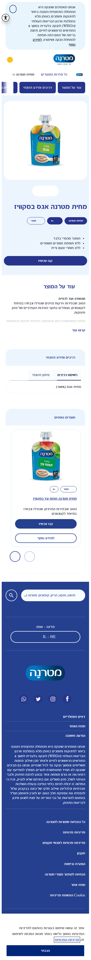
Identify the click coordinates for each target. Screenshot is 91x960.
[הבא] (9, 74)
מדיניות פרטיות (72, 832)
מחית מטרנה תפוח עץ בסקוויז (53, 499)
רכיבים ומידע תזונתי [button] (59, 357)
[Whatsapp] (22, 699)
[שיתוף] (36, 191)
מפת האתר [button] (75, 726)
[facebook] (65, 699)
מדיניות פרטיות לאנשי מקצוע (62, 843)
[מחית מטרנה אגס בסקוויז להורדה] (51, 191)
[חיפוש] (22, 60)
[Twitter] (36, 699)
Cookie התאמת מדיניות (65, 895)
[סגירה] (11, 9)
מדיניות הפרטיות (65, 940)
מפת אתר (76, 885)
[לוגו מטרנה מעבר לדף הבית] (62, 59)
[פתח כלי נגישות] (4, 18)
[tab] (65, 375)
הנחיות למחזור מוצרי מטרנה (63, 874)
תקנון (79, 853)
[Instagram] (51, 699)
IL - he (47, 637)
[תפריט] (80, 60)
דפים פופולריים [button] (72, 717)
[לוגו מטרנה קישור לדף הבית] (43, 673)
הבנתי (43, 951)
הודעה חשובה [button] (73, 736)
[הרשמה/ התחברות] (8, 60)
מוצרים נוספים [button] (63, 417)
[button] (44, 191)
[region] (43, 937)
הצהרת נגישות (73, 864)
